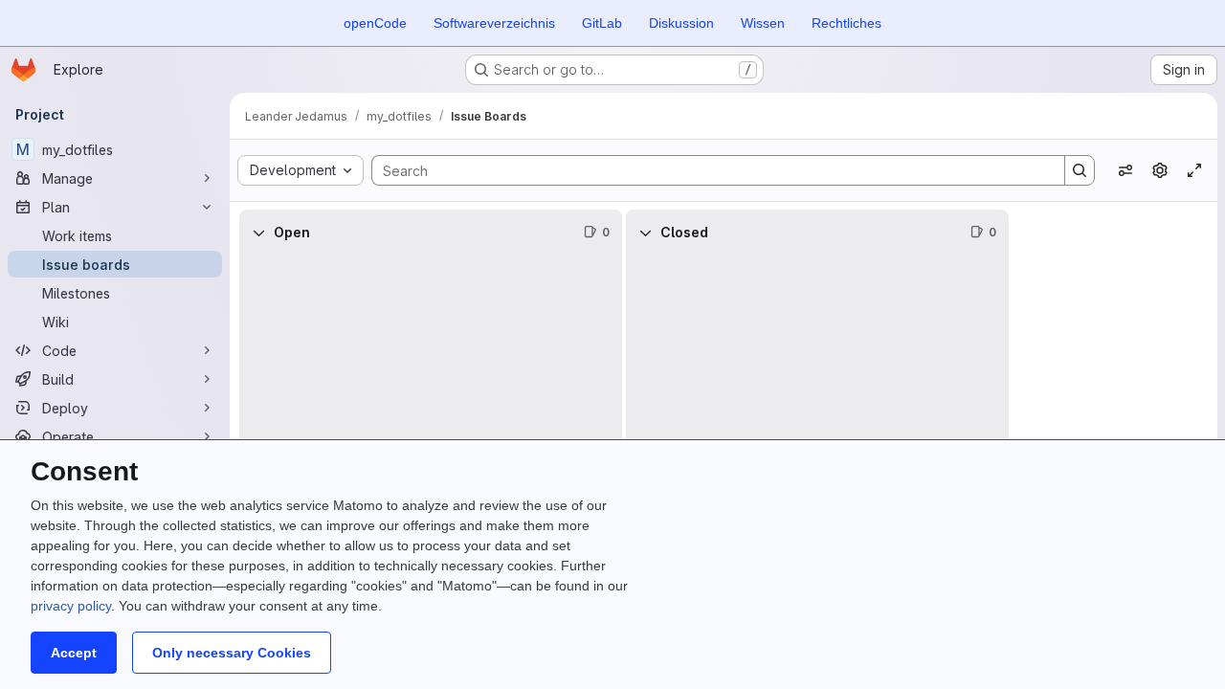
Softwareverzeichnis (494, 23)
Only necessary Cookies (231, 652)
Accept (74, 652)
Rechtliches (846, 23)
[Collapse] (258, 232)
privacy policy (71, 605)
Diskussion (681, 23)
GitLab (602, 23)
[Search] (1079, 170)
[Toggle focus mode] (1194, 170)
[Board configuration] (1160, 170)
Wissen (763, 23)
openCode (375, 23)
